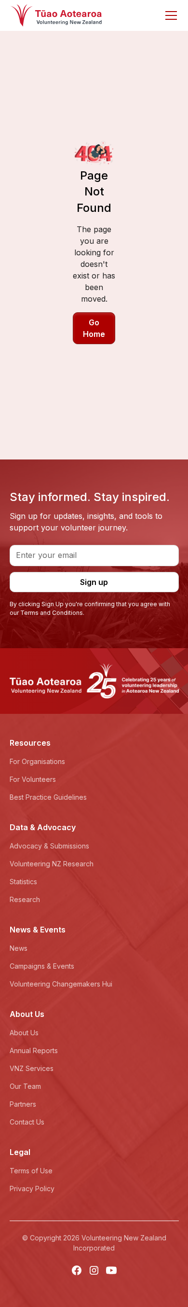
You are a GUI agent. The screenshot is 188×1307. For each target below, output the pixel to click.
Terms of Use (31, 1171)
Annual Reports (34, 1050)
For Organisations (37, 761)
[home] (56, 15)
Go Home (94, 328)
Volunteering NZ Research (52, 864)
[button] (169, 15)
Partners (23, 1104)
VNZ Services (32, 1068)
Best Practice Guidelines (48, 797)
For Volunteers (33, 779)
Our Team (25, 1086)
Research (25, 899)
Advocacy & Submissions (49, 846)
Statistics (23, 881)
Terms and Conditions (51, 612)
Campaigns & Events (42, 966)
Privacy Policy (32, 1188)
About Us (24, 1033)
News (18, 948)
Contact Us (27, 1122)
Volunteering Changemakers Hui (61, 984)
